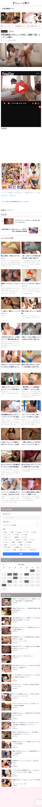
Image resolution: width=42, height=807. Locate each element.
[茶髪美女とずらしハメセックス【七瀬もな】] (10, 17)
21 (27, 581)
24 (4, 585)
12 (15, 578)
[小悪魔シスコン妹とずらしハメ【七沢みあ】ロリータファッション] (31, 17)
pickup (11, 31)
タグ (4, 529)
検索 (21, 554)
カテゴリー (6, 521)
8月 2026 (21, 564)
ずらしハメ (4, 31)
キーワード (6, 514)
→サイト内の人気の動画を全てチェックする (14, 201)
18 (10, 581)
